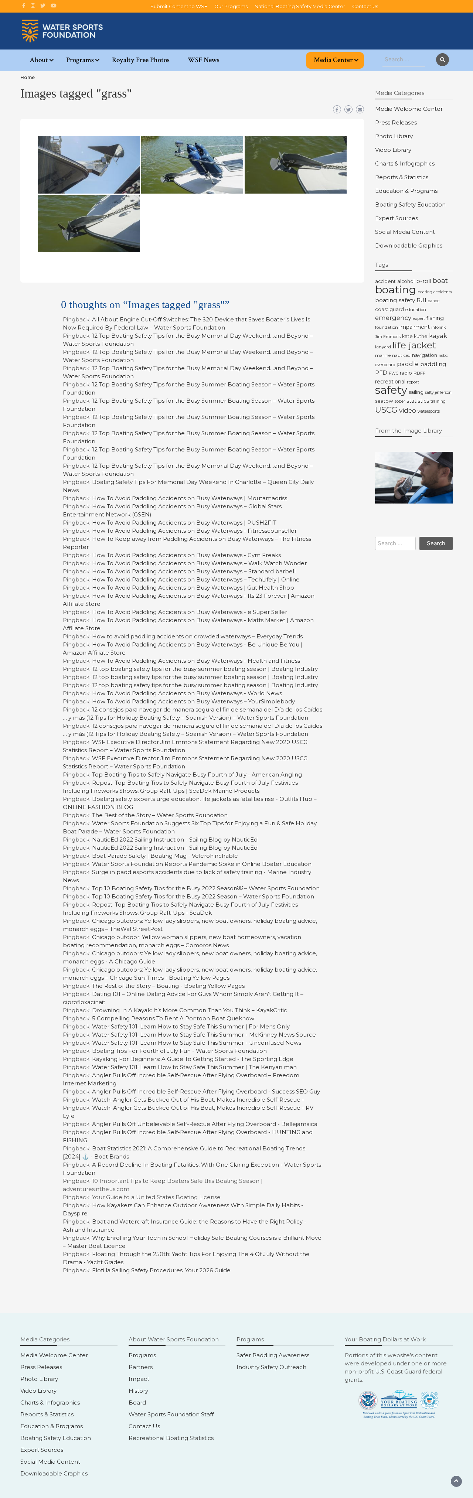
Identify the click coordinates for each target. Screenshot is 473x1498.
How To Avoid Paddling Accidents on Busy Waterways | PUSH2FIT (184, 522)
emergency (393, 317)
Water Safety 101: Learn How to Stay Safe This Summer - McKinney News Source (204, 1034)
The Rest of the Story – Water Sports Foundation (160, 815)
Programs (80, 60)
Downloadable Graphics (408, 245)
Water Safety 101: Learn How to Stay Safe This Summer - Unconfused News (196, 1042)
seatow (384, 401)
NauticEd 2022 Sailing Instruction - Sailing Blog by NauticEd (175, 839)
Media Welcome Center (409, 108)
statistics (417, 400)
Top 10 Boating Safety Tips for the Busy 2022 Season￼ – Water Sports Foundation (206, 888)
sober (400, 401)
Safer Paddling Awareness (272, 1355)
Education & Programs (406, 190)
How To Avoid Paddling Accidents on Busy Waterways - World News (187, 693)
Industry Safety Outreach (271, 1367)
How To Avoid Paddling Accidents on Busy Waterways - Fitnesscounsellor (194, 530)
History (138, 1390)
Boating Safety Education (410, 204)
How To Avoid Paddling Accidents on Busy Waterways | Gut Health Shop (193, 587)
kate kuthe (415, 336)
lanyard (383, 346)
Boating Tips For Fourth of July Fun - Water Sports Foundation (179, 1050)
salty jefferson (438, 392)
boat (440, 281)
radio (406, 373)
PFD (381, 372)
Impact (139, 1378)
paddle (408, 364)
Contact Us (365, 6)
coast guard (389, 309)
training (438, 401)
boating (395, 289)
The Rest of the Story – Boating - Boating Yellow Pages (168, 985)
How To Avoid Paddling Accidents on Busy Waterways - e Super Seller (189, 611)
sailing (416, 392)
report (413, 382)
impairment (414, 327)
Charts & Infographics (405, 163)
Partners (141, 1367)
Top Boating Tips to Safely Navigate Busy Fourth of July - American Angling (197, 774)
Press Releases (396, 122)
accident (385, 281)
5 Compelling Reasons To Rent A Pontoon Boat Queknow (173, 1018)
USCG (386, 409)
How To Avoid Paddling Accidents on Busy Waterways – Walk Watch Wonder (199, 563)
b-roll (423, 281)
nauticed (401, 355)
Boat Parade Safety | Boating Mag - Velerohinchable (165, 855)
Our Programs (231, 6)
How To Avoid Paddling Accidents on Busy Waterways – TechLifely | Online (196, 579)
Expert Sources (396, 218)
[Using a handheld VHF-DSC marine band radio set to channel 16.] (414, 478)
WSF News (204, 60)
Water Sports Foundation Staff (171, 1414)
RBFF (419, 373)
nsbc (443, 355)
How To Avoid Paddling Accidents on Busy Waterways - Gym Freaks (186, 555)
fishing (435, 318)
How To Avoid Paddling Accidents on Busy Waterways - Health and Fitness (196, 660)
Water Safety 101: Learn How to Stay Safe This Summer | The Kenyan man (194, 1067)
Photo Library (394, 136)
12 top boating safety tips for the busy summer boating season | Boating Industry (205, 668)
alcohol (406, 281)
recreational (390, 382)
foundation (386, 327)
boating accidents (435, 292)
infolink (438, 327)
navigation (424, 355)
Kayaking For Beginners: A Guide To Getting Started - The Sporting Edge (192, 1058)
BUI (421, 300)
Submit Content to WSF (178, 6)
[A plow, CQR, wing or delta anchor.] (89, 164)
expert (419, 318)
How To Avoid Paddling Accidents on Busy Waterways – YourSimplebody (193, 701)
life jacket (414, 345)
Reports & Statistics (401, 177)
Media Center (333, 60)
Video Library (393, 149)
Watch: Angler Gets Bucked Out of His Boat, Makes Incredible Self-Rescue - (198, 1099)
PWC (393, 373)
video (407, 410)
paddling (433, 364)
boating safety (395, 300)
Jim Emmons (388, 336)
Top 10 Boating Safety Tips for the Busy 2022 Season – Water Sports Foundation (203, 896)
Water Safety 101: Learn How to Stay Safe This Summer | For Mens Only (191, 1026)
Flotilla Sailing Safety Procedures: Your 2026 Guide (161, 1270)
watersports (429, 411)
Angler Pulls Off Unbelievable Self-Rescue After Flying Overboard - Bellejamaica (204, 1123)
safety (391, 389)
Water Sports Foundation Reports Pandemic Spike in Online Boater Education (202, 863)
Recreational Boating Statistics (171, 1437)
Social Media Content (405, 231)
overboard (385, 364)
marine (383, 355)
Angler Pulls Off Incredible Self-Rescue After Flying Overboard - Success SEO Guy (206, 1091)
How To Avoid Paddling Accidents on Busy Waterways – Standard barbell (194, 571)
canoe (433, 300)
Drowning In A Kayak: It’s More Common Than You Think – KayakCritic (189, 1010)
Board (137, 1402)
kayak (438, 335)
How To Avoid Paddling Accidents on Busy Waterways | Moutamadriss (189, 498)
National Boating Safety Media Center (300, 6)
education (415, 309)
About (39, 60)
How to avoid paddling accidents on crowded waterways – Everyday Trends (197, 636)
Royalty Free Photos (141, 60)
